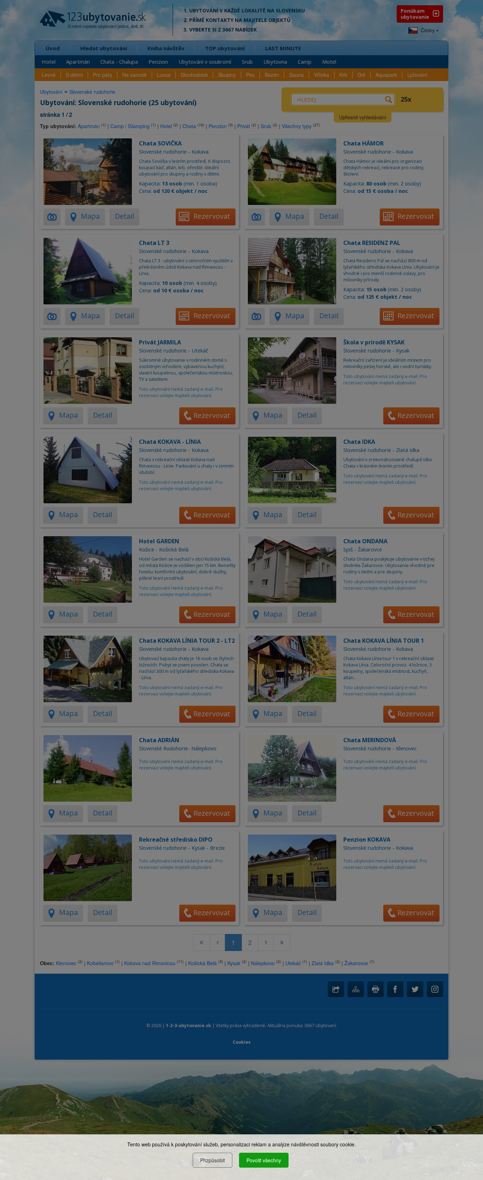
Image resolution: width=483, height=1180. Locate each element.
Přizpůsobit (212, 1160)
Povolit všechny (263, 1160)
